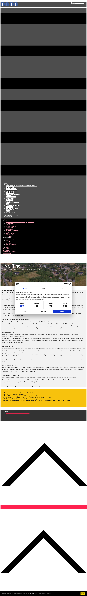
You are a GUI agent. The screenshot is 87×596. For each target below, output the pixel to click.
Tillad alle (62, 311)
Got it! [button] (82, 593)
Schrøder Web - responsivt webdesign (17, 413)
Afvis (25, 311)
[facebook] (5, 6)
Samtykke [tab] (24, 288)
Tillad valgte (43, 311)
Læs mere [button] (49, 593)
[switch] (36, 306)
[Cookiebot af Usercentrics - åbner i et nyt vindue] (65, 284)
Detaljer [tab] (43, 288)
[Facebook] (13, 6)
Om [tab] (62, 288)
